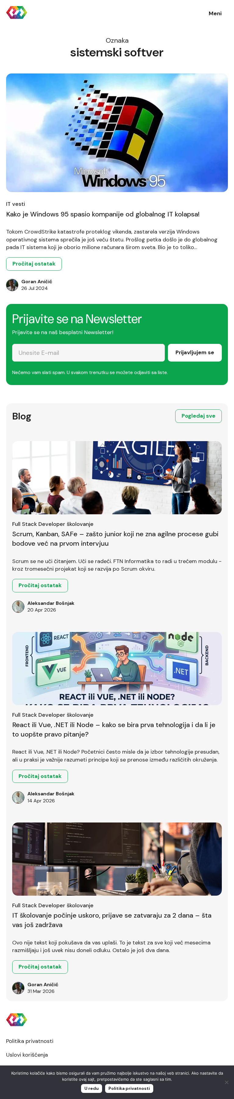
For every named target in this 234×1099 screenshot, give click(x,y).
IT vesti (15, 204)
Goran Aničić (36, 281)
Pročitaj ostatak (33, 263)
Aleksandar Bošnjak (50, 603)
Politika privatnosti (29, 1041)
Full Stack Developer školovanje (53, 524)
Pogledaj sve (198, 415)
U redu (91, 1088)
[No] (226, 1082)
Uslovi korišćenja (27, 1054)
